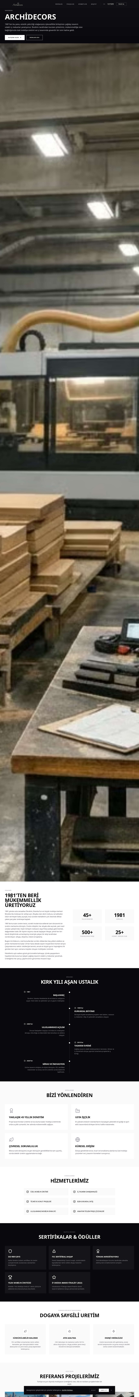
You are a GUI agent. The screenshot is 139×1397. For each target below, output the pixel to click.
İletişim (111, 4)
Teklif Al (121, 4)
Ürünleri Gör (34, 37)
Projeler (70, 4)
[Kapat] (111, 1390)
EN (104, 4)
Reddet (93, 1390)
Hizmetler (82, 4)
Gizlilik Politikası (67, 1390)
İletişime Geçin (13, 37)
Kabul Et (104, 1390)
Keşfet (94, 4)
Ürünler (59, 4)
